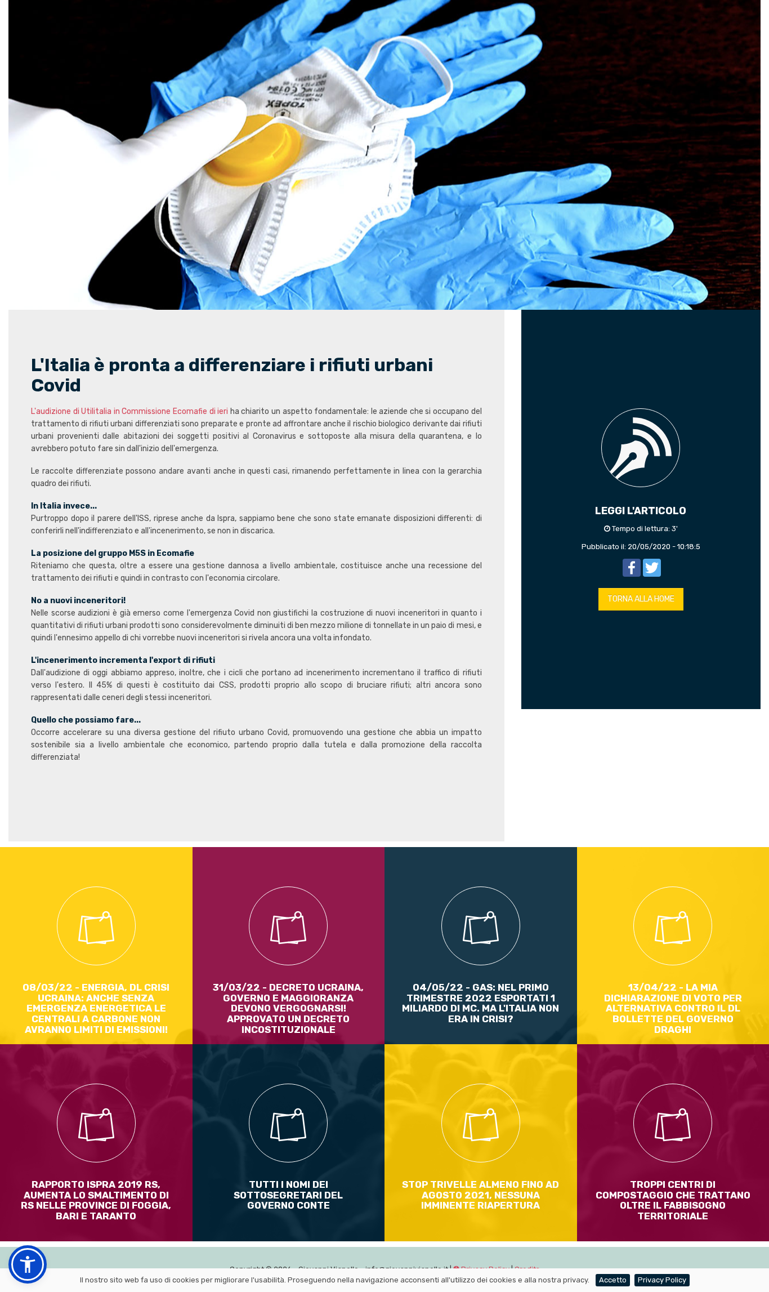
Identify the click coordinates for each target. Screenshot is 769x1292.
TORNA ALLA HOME (640, 599)
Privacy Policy (662, 1280)
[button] (27, 1264)
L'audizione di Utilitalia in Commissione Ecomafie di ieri (130, 411)
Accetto (613, 1280)
